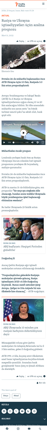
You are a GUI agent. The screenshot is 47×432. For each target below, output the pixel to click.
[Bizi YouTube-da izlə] (29, 429)
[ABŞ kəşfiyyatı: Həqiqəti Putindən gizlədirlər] (23, 229)
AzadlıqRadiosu (18, 128)
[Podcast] (34, 411)
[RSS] (28, 411)
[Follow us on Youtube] (22, 411)
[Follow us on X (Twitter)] (16, 411)
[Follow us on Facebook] (4, 411)
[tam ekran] (42, 142)
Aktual (5, 16)
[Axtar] (40, 429)
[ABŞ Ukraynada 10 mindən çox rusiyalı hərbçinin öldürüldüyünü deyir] (23, 310)
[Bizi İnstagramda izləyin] (18, 429)
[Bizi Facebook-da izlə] (7, 429)
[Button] (20, 41)
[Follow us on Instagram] (10, 411)
